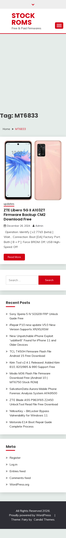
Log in (13, 464)
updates (9, 204)
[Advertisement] (33, 68)
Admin (39, 225)
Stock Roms (23, 19)
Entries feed (17, 471)
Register (15, 457)
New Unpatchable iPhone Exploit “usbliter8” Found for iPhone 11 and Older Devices (33, 340)
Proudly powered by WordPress (30, 515)
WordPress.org (19, 484)
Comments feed (20, 478)
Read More (14, 257)
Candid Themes (44, 519)
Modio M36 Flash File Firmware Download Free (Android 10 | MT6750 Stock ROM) (30, 378)
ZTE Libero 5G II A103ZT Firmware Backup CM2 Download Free (24, 215)
